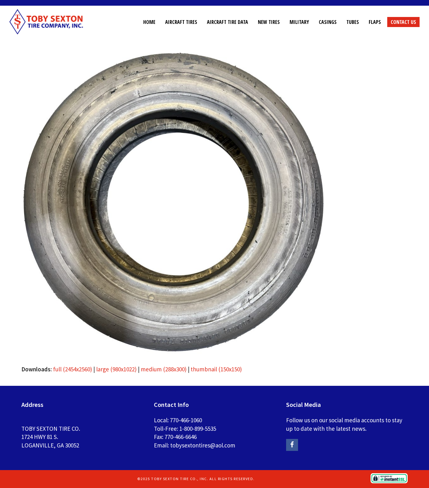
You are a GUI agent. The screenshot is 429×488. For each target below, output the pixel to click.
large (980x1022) (116, 369)
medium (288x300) (164, 369)
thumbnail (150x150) (216, 369)
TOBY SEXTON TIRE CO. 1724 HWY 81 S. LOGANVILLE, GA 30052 (50, 437)
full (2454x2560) (72, 369)
